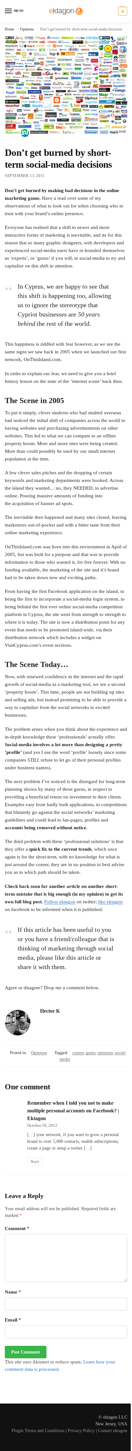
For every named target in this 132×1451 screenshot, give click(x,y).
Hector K (50, 1011)
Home (9, 29)
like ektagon (110, 901)
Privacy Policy (81, 1430)
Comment (17, 1228)
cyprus (78, 1052)
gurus (90, 1052)
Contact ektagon (112, 1430)
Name (13, 1292)
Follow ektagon (59, 901)
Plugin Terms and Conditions (38, 1430)
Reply (35, 1161)
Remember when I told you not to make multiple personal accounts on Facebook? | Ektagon (73, 1110)
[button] (122, 11)
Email (13, 1319)
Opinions (27, 29)
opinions (105, 1052)
